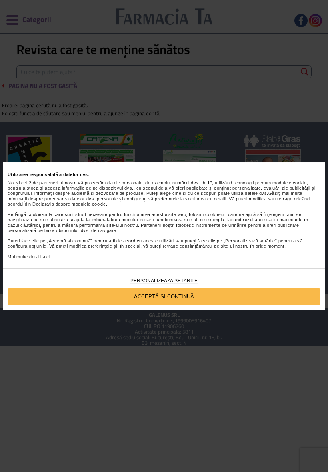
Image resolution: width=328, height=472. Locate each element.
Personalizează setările (164, 281)
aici (46, 256)
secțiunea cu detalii (205, 198)
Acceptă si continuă (164, 297)
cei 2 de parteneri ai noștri (49, 182)
